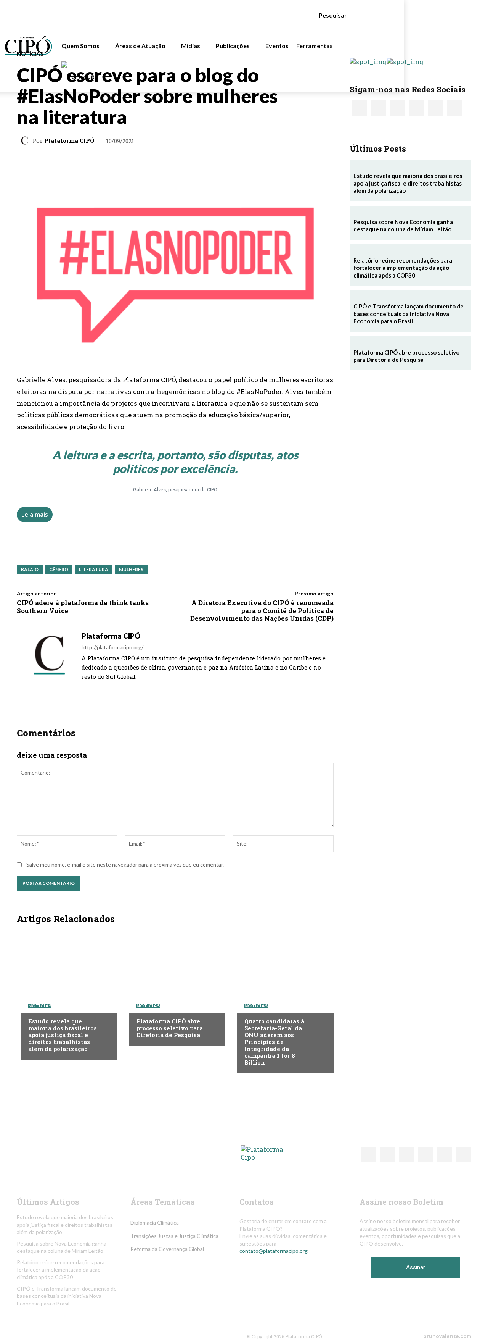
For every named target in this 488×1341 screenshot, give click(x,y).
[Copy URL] (196, 165)
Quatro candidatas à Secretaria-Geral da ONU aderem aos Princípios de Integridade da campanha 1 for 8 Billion (274, 1041)
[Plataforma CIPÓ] (25, 141)
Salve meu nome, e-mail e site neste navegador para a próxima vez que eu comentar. (125, 864)
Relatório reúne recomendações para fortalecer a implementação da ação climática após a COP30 (402, 268)
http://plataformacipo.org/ (112, 647)
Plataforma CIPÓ (69, 141)
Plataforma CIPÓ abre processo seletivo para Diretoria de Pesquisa (169, 1028)
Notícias (30, 54)
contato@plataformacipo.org (273, 1250)
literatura (93, 569)
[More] (215, 165)
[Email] (179, 165)
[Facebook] (161, 165)
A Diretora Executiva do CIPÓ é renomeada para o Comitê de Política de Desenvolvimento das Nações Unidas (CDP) (262, 610)
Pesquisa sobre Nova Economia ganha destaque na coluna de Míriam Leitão (403, 225)
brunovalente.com (447, 1336)
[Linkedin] (126, 165)
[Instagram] (94, 687)
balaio (30, 569)
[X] (109, 165)
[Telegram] (144, 165)
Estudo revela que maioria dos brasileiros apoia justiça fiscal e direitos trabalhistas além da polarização (62, 1034)
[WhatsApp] (91, 165)
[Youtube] (125, 687)
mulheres (131, 569)
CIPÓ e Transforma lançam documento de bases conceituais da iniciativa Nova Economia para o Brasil (408, 313)
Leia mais (34, 514)
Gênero (58, 569)
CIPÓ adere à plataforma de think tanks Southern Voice (83, 606)
